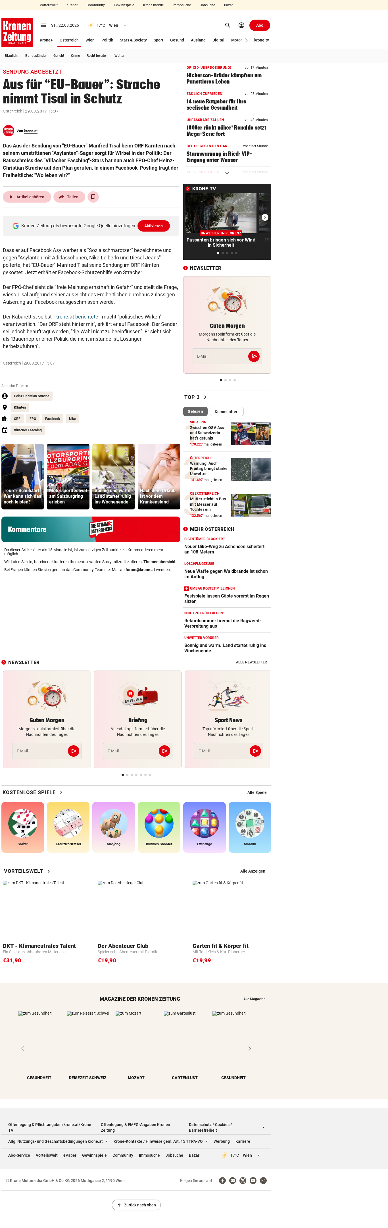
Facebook (52, 419)
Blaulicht (11, 56)
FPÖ (33, 419)
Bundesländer (36, 56)
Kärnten (20, 407)
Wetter (119, 56)
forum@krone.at (140, 569)
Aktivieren (153, 226)
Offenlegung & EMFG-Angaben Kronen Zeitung (135, 1127)
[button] (246, 40)
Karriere (242, 1141)
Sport (158, 40)
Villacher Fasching (28, 430)
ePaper (72, 5)
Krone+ (46, 40)
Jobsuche (207, 5)
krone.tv (261, 40)
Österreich (69, 40)
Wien (90, 40)
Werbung (222, 1141)
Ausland (198, 40)
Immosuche (182, 5)
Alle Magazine (254, 999)
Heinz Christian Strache (31, 396)
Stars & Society (133, 40)
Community (96, 5)
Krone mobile (153, 5)
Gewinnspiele (124, 5)
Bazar (228, 5)
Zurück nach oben (136, 1205)
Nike (72, 419)
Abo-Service (19, 1155)
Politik (107, 40)
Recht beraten (97, 56)
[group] (22, 476)
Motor (236, 40)
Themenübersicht (159, 561)
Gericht (58, 56)
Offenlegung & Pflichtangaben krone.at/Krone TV (49, 1127)
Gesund (177, 40)
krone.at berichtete (76, 317)
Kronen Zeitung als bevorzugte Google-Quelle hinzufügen (92, 225)
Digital (218, 40)
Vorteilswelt (49, 5)
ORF (17, 419)
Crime (75, 56)
